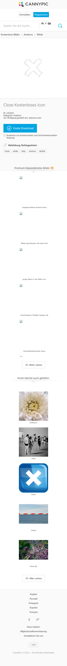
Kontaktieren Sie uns (33, 636)
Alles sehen (35, 578)
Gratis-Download (23, 128)
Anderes (17, 115)
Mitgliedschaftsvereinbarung (33, 631)
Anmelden (24, 14)
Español (33, 608)
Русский (33, 599)
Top (34, 645)
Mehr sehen (35, 365)
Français (34, 612)
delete (42, 151)
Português (33, 603)
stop (23, 151)
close (7, 151)
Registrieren (41, 14)
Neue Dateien (33, 627)
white (15, 151)
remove (32, 151)
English (33, 594)
